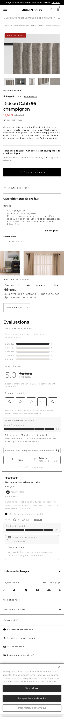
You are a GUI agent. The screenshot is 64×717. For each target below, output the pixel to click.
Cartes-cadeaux (15, 647)
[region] (32, 688)
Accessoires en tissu (21, 25)
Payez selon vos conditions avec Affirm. (33, 2)
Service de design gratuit (21, 638)
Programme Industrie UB (20, 655)
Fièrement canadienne (20, 630)
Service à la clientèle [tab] (14, 609)
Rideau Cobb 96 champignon (19, 106)
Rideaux (34, 25)
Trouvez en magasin (35, 172)
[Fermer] (59, 667)
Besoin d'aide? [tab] (10, 620)
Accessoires (7, 25)
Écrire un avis (30, 96)
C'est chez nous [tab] (11, 600)
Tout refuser (32, 688)
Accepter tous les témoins (32, 698)
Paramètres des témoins (32, 707)
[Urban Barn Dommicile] (32, 9)
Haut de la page (52, 582)
